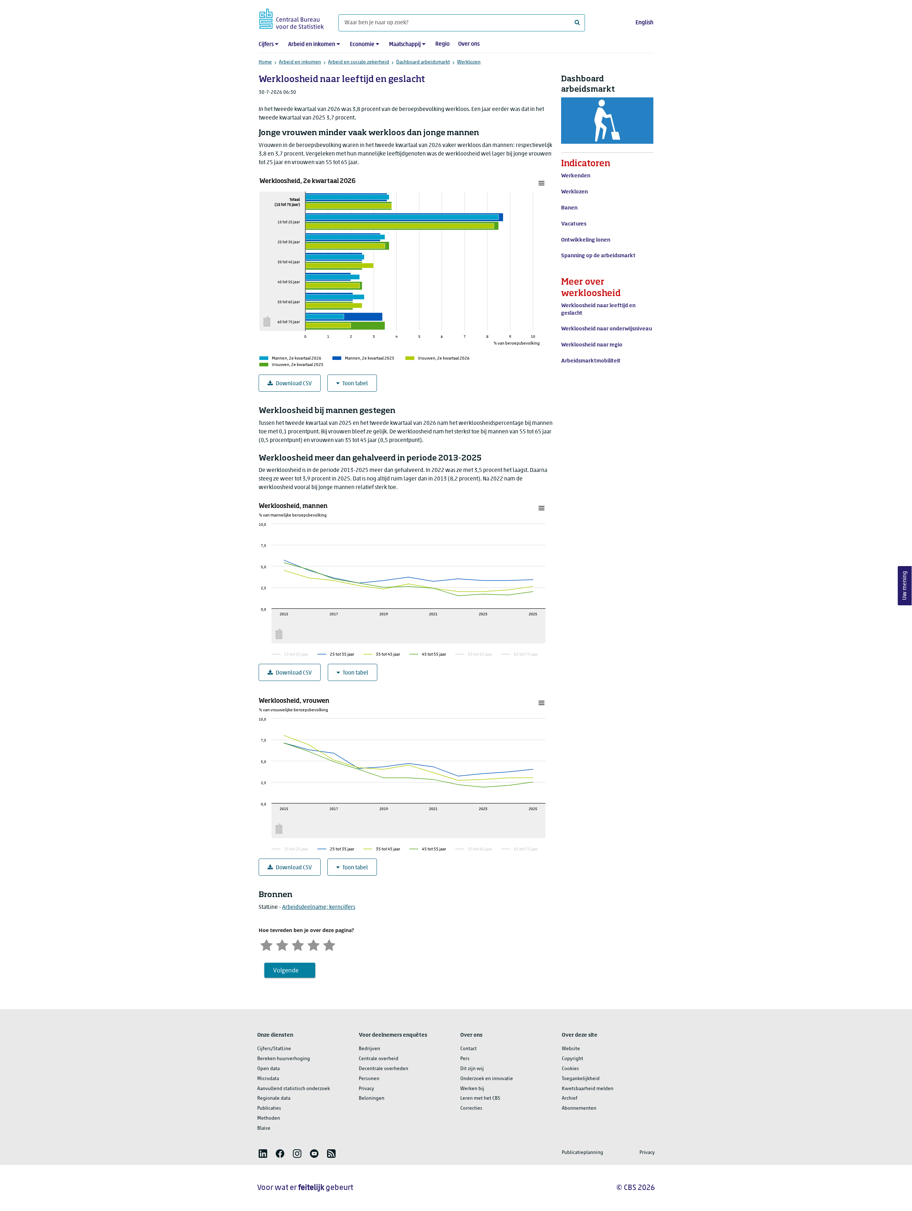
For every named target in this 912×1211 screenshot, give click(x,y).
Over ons (469, 44)
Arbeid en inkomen (311, 44)
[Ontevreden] (282, 944)
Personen (369, 1079)
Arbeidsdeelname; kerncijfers (318, 907)
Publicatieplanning (582, 1152)
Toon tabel (355, 384)
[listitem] (263, 1153)
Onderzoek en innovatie (486, 1079)
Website (571, 1049)
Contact (468, 1049)
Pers (465, 1059)
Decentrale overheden (383, 1069)
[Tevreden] (313, 944)
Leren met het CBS (480, 1098)
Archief (569, 1098)
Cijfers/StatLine (274, 1049)
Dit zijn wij (472, 1069)
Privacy (366, 1089)
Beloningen (371, 1098)
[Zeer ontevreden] (266, 944)
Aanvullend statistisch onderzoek (293, 1089)
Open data (268, 1069)
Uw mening (905, 585)
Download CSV (294, 384)
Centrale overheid (378, 1059)
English (644, 23)
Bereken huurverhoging (283, 1059)
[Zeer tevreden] (329, 944)
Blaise (263, 1128)
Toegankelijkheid (581, 1079)
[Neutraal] (298, 944)
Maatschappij (405, 44)
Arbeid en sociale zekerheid (358, 62)
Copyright (572, 1059)
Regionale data (273, 1098)
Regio (442, 44)
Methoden (268, 1118)
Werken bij (472, 1089)
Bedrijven (369, 1049)
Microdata (268, 1079)
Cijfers (266, 44)
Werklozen (469, 62)
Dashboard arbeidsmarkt (423, 62)
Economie (362, 44)
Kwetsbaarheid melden (587, 1089)
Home (265, 62)
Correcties (471, 1108)
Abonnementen (579, 1108)
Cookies (570, 1069)
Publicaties (269, 1108)
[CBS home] (292, 17)
